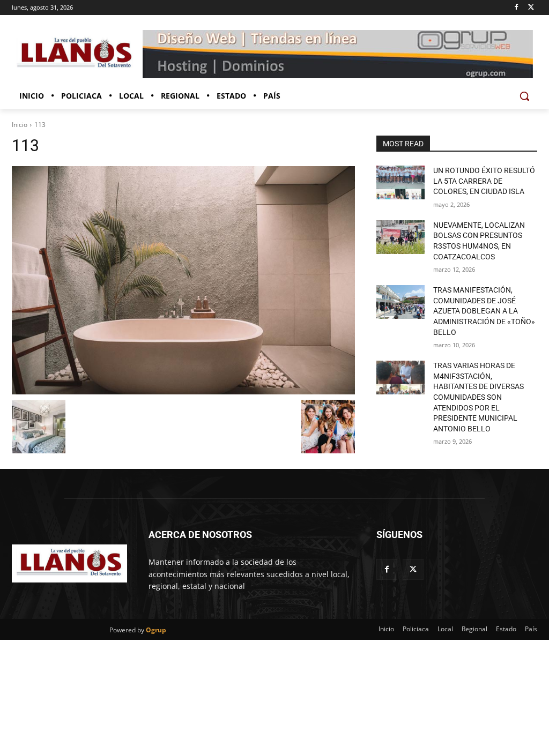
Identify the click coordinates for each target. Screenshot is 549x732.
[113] (183, 280)
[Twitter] (531, 8)
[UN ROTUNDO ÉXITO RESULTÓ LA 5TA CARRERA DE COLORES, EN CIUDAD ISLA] (400, 182)
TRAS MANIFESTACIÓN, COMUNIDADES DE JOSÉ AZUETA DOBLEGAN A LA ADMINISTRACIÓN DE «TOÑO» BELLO (484, 311)
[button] (524, 96)
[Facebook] (516, 8)
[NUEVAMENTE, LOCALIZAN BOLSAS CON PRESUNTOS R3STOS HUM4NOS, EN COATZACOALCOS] (400, 237)
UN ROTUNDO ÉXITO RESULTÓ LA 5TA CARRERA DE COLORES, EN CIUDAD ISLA (484, 181)
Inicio (19, 124)
